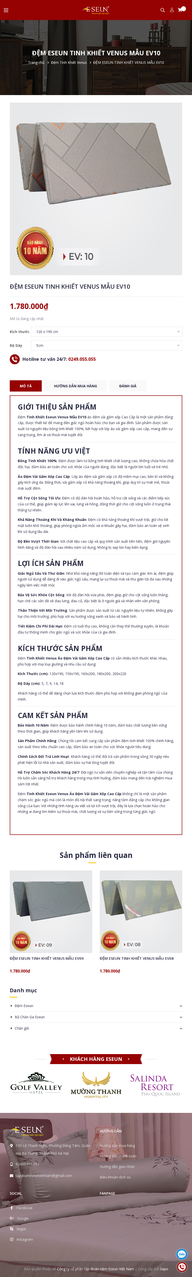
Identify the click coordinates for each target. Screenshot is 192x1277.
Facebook (24, 1207)
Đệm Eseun (24, 1005)
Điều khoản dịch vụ (115, 1177)
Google (23, 1218)
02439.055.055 (27, 1164)
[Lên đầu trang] (182, 1239)
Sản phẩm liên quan (96, 855)
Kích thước (20, 331)
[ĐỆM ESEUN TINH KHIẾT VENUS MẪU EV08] (141, 911)
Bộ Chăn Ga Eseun (30, 1017)
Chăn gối (22, 1028)
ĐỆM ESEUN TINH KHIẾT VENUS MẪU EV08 (137, 958)
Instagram (24, 1239)
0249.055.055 (82, 359)
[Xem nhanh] (57, 925)
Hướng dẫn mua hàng (117, 1145)
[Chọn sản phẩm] (45, 925)
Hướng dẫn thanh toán (118, 1156)
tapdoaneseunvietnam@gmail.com (44, 1175)
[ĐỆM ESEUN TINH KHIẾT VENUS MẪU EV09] (51, 911)
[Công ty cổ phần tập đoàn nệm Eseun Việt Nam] (27, 1130)
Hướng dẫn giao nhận (117, 1166)
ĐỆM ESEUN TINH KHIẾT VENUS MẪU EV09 (47, 958)
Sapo (164, 1268)
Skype (21, 1228)
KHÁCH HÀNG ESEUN (96, 1059)
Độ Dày (16, 345)
